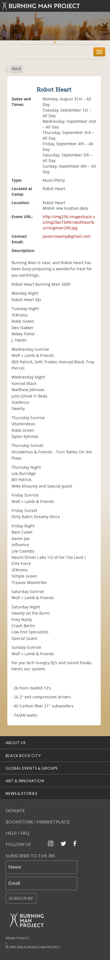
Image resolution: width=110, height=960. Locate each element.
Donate (15, 810)
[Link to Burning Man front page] (55, 6)
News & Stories (21, 793)
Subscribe (21, 898)
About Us (16, 742)
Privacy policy (18, 938)
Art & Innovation (25, 781)
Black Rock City (23, 755)
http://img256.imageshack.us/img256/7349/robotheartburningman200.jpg (69, 222)
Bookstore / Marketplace (38, 821)
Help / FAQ (17, 833)
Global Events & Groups (32, 768)
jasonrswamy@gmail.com (67, 236)
